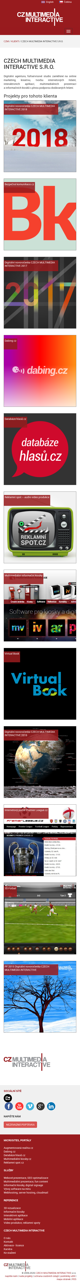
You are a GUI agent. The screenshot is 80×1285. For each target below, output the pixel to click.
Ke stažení (10, 1252)
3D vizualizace (12, 1208)
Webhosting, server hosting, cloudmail (26, 1192)
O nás (7, 1238)
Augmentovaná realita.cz (18, 1148)
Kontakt (8, 1241)
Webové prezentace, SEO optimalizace (26, 1178)
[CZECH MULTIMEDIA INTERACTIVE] (40, 1266)
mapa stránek (64, 1279)
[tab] (40, 1098)
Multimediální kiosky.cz (17, 1159)
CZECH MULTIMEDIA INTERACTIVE (53, 1272)
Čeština (68, 1)
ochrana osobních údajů (46, 1276)
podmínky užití (67, 1276)
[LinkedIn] (51, 1106)
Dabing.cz (9, 1151)
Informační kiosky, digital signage (23, 1185)
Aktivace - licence (14, 1245)
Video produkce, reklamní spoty (22, 1222)
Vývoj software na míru (17, 1189)
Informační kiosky (14, 1211)
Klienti (15, 41)
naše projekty (26, 1276)
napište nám (11, 1276)
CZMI (6, 41)
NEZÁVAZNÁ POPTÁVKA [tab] (20, 1124)
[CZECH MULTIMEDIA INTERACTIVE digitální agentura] (40, 17)
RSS (74, 1279)
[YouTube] (19, 1106)
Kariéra (8, 1249)
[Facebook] (9, 1106)
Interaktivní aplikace (16, 1215)
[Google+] (40, 1106)
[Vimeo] (30, 1106)
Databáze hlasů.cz (14, 1155)
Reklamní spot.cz (14, 1162)
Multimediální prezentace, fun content (26, 1181)
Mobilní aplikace (13, 1219)
